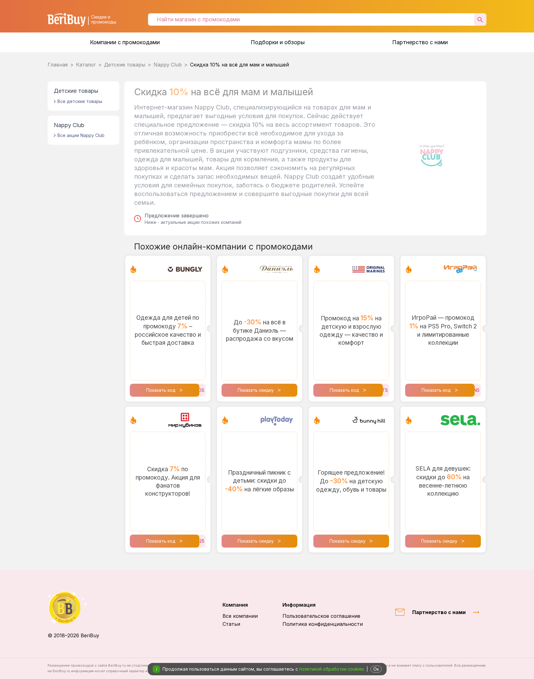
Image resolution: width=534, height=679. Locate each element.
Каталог (86, 65)
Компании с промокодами (125, 42)
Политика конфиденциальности (322, 624)
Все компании (240, 616)
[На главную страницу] (73, 608)
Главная (58, 65)
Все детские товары (79, 101)
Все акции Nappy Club (80, 135)
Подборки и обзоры (278, 42)
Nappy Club (168, 65)
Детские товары (124, 65)
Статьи (231, 624)
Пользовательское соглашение (321, 616)
